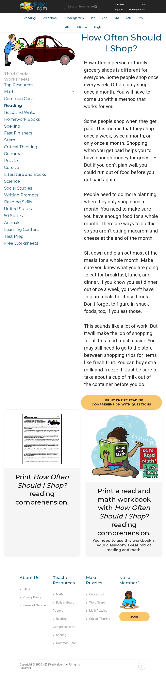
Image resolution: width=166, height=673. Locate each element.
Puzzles (11, 160)
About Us (29, 577)
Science (12, 181)
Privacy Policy (32, 597)
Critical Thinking (20, 146)
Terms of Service (34, 605)
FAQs (26, 589)
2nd (104, 18)
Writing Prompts (21, 195)
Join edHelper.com (137, 7)
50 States (13, 215)
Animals (12, 222)
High (97, 27)
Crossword (96, 594)
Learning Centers (21, 229)
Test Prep (13, 236)
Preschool (50, 18)
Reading (29, 18)
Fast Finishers (18, 133)
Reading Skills (18, 201)
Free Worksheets (21, 243)
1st (93, 18)
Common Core (18, 98)
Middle (82, 27)
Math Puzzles (98, 610)
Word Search (97, 602)
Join (134, 617)
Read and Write (19, 112)
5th (140, 18)
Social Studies (18, 188)
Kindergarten (74, 18)
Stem (9, 140)
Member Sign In (119, 7)
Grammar (13, 153)
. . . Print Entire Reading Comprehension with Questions (121, 402)
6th (67, 27)
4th (128, 18)
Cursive (11, 167)
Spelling (12, 126)
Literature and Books (25, 174)
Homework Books (22, 119)
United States (18, 208)
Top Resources (18, 84)
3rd (116, 18)
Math (9, 91)
